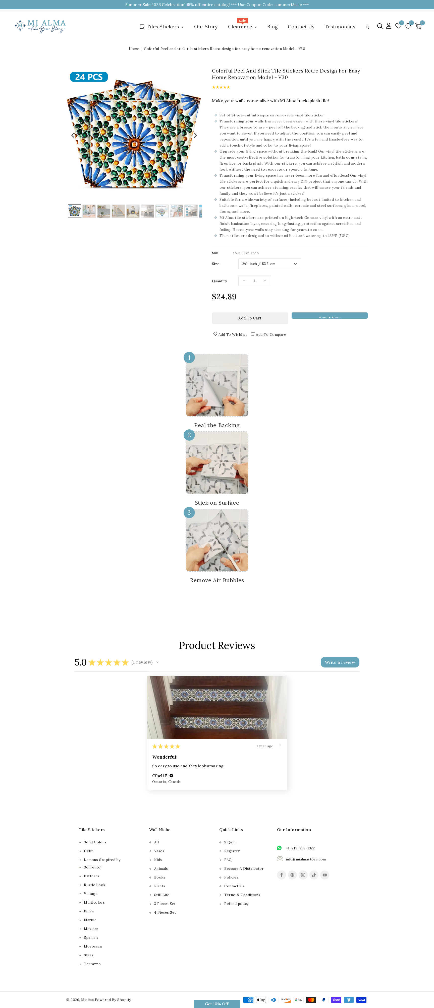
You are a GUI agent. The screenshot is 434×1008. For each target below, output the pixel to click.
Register (232, 851)
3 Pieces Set (165, 903)
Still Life (162, 895)
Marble (90, 920)
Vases (159, 851)
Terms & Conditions (242, 895)
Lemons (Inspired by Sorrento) (102, 863)
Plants (159, 886)
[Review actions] (280, 745)
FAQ (228, 859)
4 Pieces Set (165, 912)
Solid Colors (95, 842)
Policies (231, 877)
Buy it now (329, 317)
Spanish (91, 937)
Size (216, 263)
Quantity (219, 281)
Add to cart (250, 318)
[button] (380, 26)
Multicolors (94, 902)
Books (160, 877)
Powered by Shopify (113, 999)
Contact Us (234, 886)
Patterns (91, 876)
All (156, 842)
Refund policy (236, 903)
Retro (89, 911)
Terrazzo (92, 964)
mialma (87, 999)
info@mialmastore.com (306, 859)
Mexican (91, 928)
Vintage (91, 893)
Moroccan (93, 946)
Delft (88, 851)
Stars (88, 955)
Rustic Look (94, 885)
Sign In (230, 842)
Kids (158, 859)
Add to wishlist (233, 334)
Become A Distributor (244, 868)
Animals (161, 868)
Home (134, 48)
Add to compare (271, 334)
